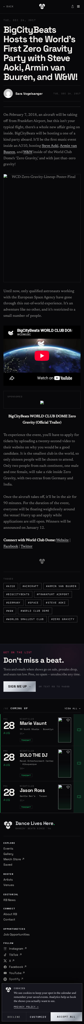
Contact (9, 919)
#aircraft (31, 586)
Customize (38, 1017)
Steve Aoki (50, 146)
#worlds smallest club (25, 619)
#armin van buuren (61, 586)
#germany (13, 602)
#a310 (10, 586)
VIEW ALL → (73, 708)
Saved (7, 864)
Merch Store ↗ (13, 859)
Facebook (10, 546)
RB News (9, 900)
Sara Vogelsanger (29, 94)
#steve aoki (56, 602)
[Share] (72, 6)
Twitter (27, 546)
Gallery (8, 854)
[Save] (68, 720)
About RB (10, 914)
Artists (8, 879)
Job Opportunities (16, 934)
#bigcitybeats (18, 594)
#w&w (9, 610)
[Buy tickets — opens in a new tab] (79, 730)
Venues (8, 885)
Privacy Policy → (26, 1006)
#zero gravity (63, 619)
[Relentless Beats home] (42, 6)
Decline (14, 1017)
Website (62, 540)
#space (33, 602)
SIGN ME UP (19, 686)
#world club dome (35, 610)
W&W (27, 152)
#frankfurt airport (53, 594)
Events (8, 848)
